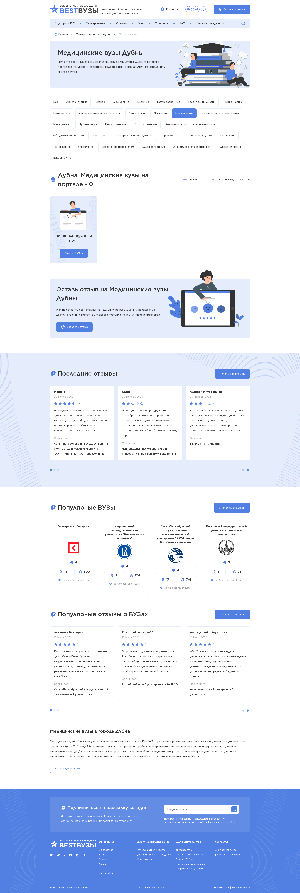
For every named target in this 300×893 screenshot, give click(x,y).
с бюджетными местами (69, 135)
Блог (141, 23)
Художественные (153, 146)
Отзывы (121, 23)
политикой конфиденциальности (209, 822)
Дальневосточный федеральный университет (212, 692)
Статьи (103, 859)
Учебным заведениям (210, 23)
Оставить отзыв (234, 9)
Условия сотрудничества (151, 850)
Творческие (227, 135)
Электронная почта (226, 850)
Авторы (103, 864)
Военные (143, 101)
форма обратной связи (227, 854)
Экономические (230, 146)
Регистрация (144, 859)
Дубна (107, 34)
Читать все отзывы (232, 373)
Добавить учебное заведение (154, 854)
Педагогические (115, 124)
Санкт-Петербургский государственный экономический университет (81, 692)
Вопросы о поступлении (189, 868)
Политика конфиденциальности (232, 887)
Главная (63, 34)
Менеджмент (62, 124)
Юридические (62, 158)
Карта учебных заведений (190, 864)
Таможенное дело (200, 135)
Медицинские (184, 113)
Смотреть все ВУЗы (232, 507)
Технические (61, 146)
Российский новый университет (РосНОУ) (150, 684)
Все (55, 101)
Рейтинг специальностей (190, 854)
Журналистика (233, 101)
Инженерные (62, 113)
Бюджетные (121, 101)
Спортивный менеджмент (135, 135)
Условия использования (152, 887)
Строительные (170, 135)
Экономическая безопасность (192, 146)
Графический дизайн (201, 101)
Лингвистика (137, 113)
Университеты (95, 23)
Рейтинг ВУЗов (184, 859)
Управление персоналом (118, 146)
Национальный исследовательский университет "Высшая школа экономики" (149, 451)
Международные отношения (220, 113)
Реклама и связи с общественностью (190, 124)
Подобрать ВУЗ (65, 23)
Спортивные (101, 135)
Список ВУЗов (73, 253)
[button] (51, 470)
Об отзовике (106, 850)
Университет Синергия (205, 443)
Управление (86, 146)
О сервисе (162, 23)
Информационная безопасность (100, 113)
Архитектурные (76, 101)
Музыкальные (88, 124)
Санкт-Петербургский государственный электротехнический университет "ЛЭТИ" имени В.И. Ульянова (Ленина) (81, 448)
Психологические (146, 124)
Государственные (168, 101)
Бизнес (100, 101)
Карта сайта (106, 873)
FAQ (182, 23)
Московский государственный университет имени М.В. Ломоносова (226, 530)
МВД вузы (160, 113)
